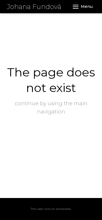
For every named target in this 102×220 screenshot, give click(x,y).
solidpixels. (63, 209)
